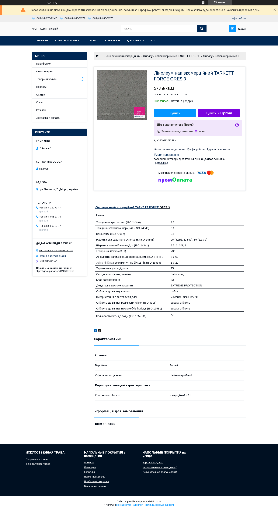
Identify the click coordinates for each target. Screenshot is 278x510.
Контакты (112, 40)
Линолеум (90, 467)
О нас (94, 40)
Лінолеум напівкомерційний (123, 56)
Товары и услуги (67, 40)
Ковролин (90, 472)
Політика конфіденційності (159, 505)
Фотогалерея (44, 71)
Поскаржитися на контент (129, 505)
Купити (175, 113)
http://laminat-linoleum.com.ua (56, 250)
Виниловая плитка (95, 486)
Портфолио (43, 63)
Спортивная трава (37, 459)
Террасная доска (153, 462)
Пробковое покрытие (96, 481)
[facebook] (95, 331)
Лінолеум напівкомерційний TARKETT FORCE (171, 56)
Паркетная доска (94, 476)
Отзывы (41, 110)
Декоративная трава (38, 463)
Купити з (212, 113)
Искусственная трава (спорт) (160, 472)
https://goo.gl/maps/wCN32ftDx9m (55, 271)
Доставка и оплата (141, 40)
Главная (42, 40)
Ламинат (89, 462)
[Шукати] (202, 28)
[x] (99, 331)
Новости (41, 86)
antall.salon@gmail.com (53, 255)
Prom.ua (156, 501)
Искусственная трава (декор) (160, 467)
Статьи (40, 94)
